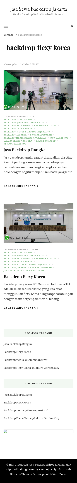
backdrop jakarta (15, 135)
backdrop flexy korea (18, 128)
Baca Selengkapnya (20, 186)
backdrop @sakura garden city (24, 122)
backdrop (10, 119)
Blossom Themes (21, 474)
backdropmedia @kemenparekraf (25, 138)
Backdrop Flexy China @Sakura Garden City (31, 367)
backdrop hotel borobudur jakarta (27, 131)
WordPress (59, 474)
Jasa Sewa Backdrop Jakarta (38, 8)
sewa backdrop (46, 141)
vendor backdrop (15, 144)
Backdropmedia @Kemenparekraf (25, 360)
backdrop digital (45, 125)
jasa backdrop (59, 138)
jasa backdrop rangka (18, 141)
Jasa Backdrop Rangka (24, 149)
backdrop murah (41, 135)
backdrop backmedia (17, 125)
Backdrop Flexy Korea (24, 276)
